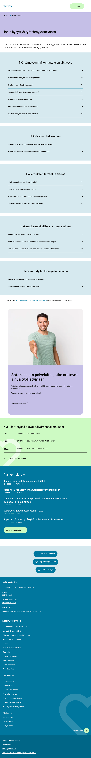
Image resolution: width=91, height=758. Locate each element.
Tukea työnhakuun (18, 403)
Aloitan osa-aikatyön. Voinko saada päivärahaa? (26, 279)
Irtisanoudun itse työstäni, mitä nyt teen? (24, 78)
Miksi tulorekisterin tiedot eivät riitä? (22, 189)
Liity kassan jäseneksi (47, 561)
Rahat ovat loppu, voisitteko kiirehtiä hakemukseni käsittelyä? (32, 241)
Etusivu (6, 15)
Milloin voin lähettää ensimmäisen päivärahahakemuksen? (30, 144)
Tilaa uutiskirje (47, 569)
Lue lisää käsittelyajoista (16, 458)
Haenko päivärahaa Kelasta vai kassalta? (23, 92)
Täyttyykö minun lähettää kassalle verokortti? (25, 204)
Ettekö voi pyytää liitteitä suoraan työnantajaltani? (27, 196)
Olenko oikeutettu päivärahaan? (20, 85)
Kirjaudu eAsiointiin (47, 553)
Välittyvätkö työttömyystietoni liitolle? (23, 114)
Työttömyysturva (17, 15)
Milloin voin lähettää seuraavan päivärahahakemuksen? (29, 151)
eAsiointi (79, 6)
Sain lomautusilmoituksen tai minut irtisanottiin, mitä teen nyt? (32, 70)
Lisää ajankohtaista (13, 530)
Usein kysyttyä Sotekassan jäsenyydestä (31, 300)
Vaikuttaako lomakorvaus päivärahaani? (23, 106)
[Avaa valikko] (88, 6)
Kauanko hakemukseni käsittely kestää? (23, 234)
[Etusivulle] (8, 6)
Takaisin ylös (78, 730)
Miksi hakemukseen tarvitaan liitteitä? (22, 182)
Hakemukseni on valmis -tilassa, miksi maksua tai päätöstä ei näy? (33, 249)
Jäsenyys (6, 675)
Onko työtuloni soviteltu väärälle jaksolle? (24, 286)
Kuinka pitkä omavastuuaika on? (20, 99)
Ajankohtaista (13, 474)
